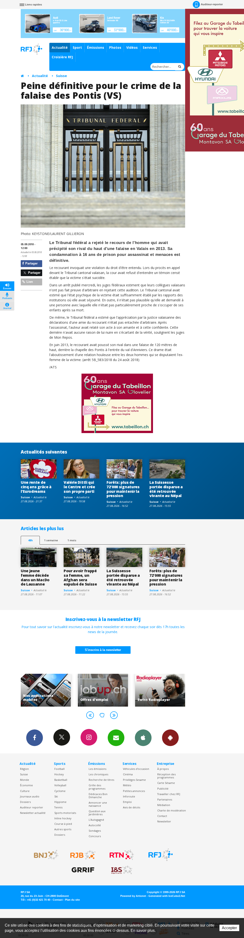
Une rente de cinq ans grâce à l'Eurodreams (36, 487)
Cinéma (128, 774)
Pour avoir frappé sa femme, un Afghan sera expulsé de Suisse (80, 577)
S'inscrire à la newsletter (103, 650)
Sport (77, 47)
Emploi (127, 801)
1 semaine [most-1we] (51, 540)
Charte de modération (171, 810)
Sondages (95, 830)
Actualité (60, 47)
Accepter (229, 928)
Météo (127, 785)
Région (24, 768)
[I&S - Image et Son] (122, 870)
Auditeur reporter (31, 807)
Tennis (58, 807)
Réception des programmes (166, 776)
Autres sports (62, 829)
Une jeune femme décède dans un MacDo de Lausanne (35, 577)
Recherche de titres (101, 779)
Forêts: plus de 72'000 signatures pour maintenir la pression (123, 489)
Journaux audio (29, 796)
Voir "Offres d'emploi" (61, 690)
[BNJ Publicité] (44, 855)
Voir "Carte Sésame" (175, 690)
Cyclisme (60, 790)
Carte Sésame (166, 782)
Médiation (163, 804)
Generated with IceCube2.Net (166, 895)
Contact (162, 815)
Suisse (61, 75)
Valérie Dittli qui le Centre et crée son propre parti (79, 487)
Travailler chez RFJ (168, 794)
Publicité (162, 788)
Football (59, 768)
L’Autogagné (96, 819)
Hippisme (60, 801)
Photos (115, 47)
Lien (29, 281)
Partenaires (164, 799)
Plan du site (72, 899)
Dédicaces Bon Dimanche (98, 795)
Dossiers (25, 801)
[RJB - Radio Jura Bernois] (83, 855)
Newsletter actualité (33, 812)
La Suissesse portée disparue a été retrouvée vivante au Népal (166, 489)
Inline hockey (62, 818)
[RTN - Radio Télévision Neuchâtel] (122, 855)
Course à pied (63, 823)
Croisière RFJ (62, 57)
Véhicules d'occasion (136, 768)
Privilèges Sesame (134, 779)
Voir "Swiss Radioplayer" (118, 690)
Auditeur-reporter (212, 4)
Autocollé (95, 825)
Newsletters (116, 737)
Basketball (60, 779)
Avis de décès (131, 807)
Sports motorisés (65, 812)
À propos (163, 768)
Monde (24, 779)
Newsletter (164, 821)
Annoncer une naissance (98, 804)
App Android (170, 737)
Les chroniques (98, 774)
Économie (26, 785)
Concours (95, 836)
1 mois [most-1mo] (71, 540)
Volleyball (60, 785)
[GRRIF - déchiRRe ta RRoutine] (83, 870)
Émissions (95, 47)
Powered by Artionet (133, 895)
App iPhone (143, 737)
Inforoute (129, 796)
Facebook (34, 737)
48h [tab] (30, 540)
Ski (56, 796)
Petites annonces (134, 790)
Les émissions (97, 768)
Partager (31, 263)
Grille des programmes (97, 787)
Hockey (59, 774)
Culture (25, 790)
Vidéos (132, 47)
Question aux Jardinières (97, 813)
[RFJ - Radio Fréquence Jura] (160, 855)
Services (150, 47)
